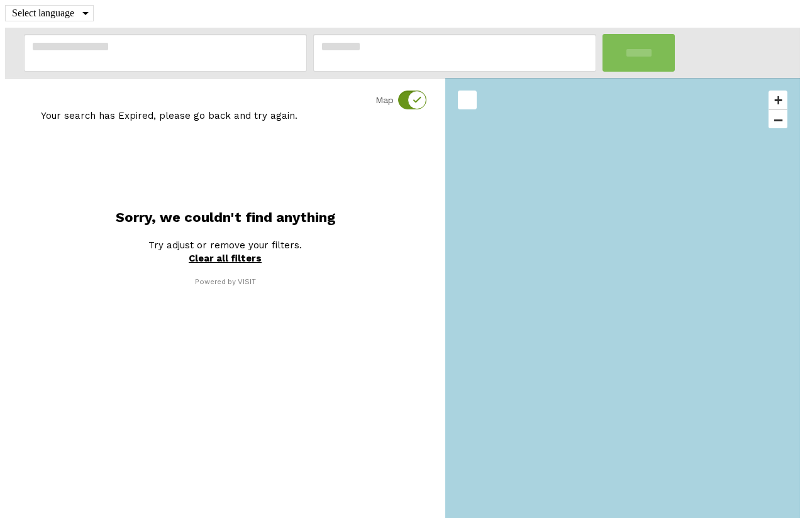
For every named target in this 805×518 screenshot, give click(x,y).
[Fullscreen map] (467, 100)
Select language (43, 13)
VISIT (247, 281)
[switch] (404, 100)
